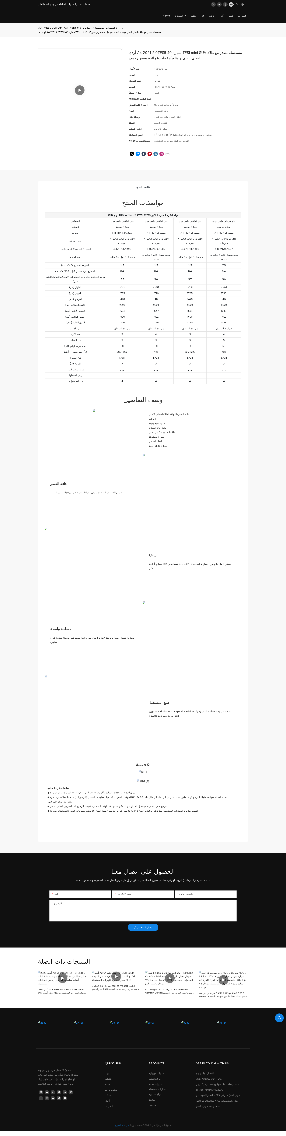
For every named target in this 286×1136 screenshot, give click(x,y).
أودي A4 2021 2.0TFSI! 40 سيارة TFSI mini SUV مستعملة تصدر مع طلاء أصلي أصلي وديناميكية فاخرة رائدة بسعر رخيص (101, 32)
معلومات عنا (111, 1089)
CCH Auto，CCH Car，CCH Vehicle (58, 27)
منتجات (108, 1079)
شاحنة (152, 1100)
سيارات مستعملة (157, 1089)
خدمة (107, 1084)
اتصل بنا (109, 1106)
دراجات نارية (155, 1094)
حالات (108, 1095)
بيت (107, 1073)
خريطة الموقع (122, 1125)
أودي (121, 27)
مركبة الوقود (155, 1079)
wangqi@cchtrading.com (224, 1084)
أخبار (107, 1101)
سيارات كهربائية (156, 1073)
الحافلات (153, 1105)
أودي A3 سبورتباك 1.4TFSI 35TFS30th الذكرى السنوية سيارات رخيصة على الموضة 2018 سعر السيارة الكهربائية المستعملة (116, 988)
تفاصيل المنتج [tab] (143, 187)
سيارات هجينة (155, 1084)
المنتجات (87, 27)
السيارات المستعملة (105, 27)
